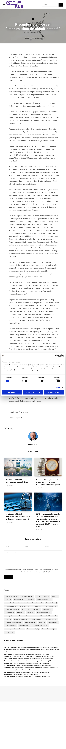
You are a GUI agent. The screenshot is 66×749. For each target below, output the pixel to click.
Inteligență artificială (43, 612)
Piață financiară (51, 616)
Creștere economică (44, 599)
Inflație (30, 612)
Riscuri (42, 622)
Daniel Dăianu (22, 34)
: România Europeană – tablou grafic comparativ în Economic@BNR (27, 661)
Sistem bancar (11, 625)
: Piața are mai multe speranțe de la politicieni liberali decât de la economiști (29, 656)
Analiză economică (12, 596)
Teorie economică (33, 629)
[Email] (3, 63)
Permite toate (54, 392)
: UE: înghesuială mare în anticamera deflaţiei (21, 674)
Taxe (21, 629)
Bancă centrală (27, 596)
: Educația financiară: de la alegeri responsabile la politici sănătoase (27, 665)
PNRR (8, 619)
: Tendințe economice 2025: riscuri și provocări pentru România (26, 672)
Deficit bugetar (11, 606)
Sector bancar (53, 622)
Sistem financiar (24, 625)
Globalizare (10, 612)
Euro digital (47, 609)
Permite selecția (33, 392)
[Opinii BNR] (14, 4)
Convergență (18, 599)
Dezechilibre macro (12, 609)
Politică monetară (51, 619)
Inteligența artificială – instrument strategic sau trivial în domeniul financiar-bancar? (18, 516)
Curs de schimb (37, 603)
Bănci (54, 596)
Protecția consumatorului (13, 622)
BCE (38, 596)
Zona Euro (9, 632)
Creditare (30, 599)
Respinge (12, 392)
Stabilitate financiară (40, 625)
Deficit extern (24, 606)
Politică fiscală (36, 619)
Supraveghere (10, 629)
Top (33, 698)
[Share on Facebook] (3, 49)
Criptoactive (10, 603)
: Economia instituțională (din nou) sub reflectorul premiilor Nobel (27, 676)
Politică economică (20, 619)
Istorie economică (21, 616)
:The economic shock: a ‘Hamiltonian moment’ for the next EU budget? (27, 654)
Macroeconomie (36, 616)
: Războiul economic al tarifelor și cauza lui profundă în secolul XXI (26, 663)
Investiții (9, 616)
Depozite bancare (50, 606)
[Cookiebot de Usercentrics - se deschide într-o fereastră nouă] (56, 355)
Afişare (58, 387)
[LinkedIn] (3, 58)
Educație (36, 609)
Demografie (37, 606)
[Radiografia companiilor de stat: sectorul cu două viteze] (18, 467)
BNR (46, 596)
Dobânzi (25, 609)
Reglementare (30, 622)
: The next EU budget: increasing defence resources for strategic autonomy (28, 658)
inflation (20, 612)
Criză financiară (23, 603)
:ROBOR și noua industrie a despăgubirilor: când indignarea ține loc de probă (31, 647)
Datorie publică (51, 603)
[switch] (24, 381)
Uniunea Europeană (49, 629)
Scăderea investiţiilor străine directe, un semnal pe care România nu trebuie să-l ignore (48, 482)
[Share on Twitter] (3, 54)
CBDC (8, 599)
